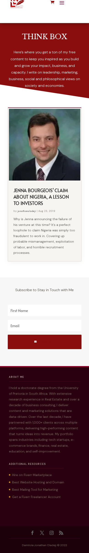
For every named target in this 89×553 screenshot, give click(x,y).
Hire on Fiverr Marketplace (32, 475)
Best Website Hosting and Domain (38, 482)
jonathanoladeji (27, 211)
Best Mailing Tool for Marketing (35, 489)
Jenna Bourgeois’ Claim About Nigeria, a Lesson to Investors (41, 196)
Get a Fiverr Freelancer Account (36, 497)
